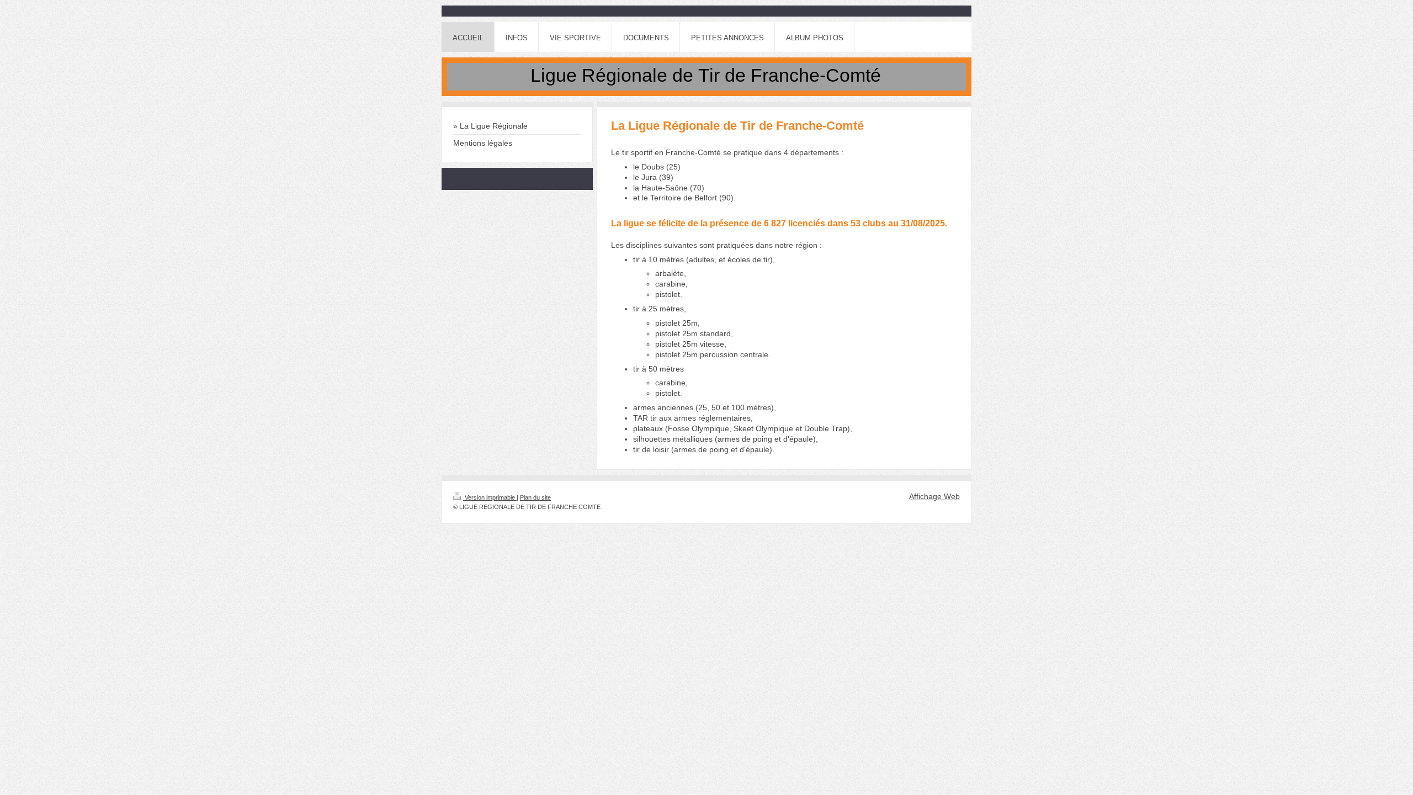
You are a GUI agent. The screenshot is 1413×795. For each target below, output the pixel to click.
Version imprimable (490, 497)
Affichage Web (934, 496)
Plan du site (535, 497)
